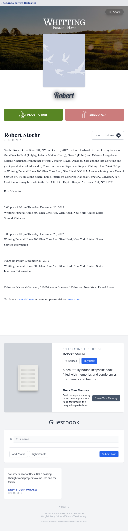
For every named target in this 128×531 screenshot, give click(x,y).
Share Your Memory (106, 398)
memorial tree (25, 299)
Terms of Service (73, 516)
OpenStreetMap (67, 521)
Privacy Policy (54, 516)
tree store (74, 299)
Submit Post (109, 454)
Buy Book (89, 360)
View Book (71, 360)
